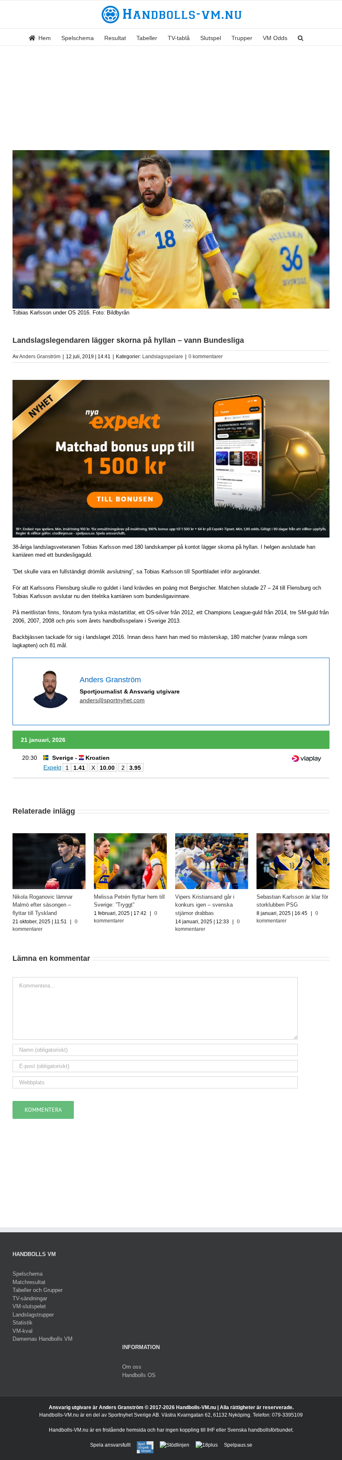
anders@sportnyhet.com (112, 700)
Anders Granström (39, 356)
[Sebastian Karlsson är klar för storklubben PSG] (292, 836)
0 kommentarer (206, 356)
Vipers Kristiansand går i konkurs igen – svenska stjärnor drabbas (204, 905)
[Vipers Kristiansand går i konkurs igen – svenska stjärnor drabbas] (211, 836)
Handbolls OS (139, 1375)
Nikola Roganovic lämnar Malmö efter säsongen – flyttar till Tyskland (43, 905)
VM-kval (23, 1331)
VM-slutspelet (29, 1306)
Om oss (131, 1367)
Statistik (23, 1322)
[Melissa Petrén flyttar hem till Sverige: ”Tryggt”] (130, 836)
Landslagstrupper (33, 1315)
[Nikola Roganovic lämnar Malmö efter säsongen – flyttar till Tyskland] (49, 836)
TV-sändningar (30, 1298)
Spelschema (28, 1274)
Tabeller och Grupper (38, 1290)
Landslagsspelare (162, 356)
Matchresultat (29, 1282)
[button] (300, 37)
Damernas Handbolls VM (43, 1339)
